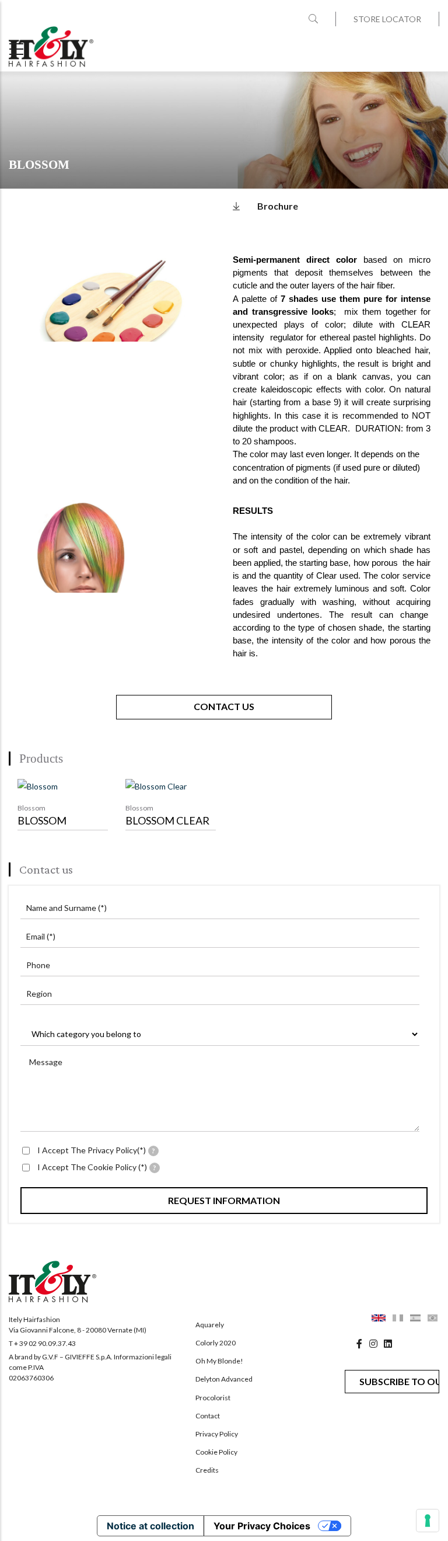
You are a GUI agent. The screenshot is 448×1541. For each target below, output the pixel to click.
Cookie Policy (216, 1452)
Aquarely (209, 1324)
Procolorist (212, 1397)
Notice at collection (150, 1526)
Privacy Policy (216, 1433)
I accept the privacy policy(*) (96, 1150)
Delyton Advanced (224, 1379)
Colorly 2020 (215, 1342)
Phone (38, 965)
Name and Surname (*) (66, 908)
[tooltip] (153, 1151)
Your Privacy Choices (262, 1526)
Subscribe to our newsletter (399, 1381)
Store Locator (387, 19)
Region (39, 994)
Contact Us (224, 706)
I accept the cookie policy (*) (96, 1167)
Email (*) (40, 936)
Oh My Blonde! (219, 1360)
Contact (207, 1415)
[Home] (51, 46)
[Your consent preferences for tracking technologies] (427, 1520)
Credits (207, 1470)
